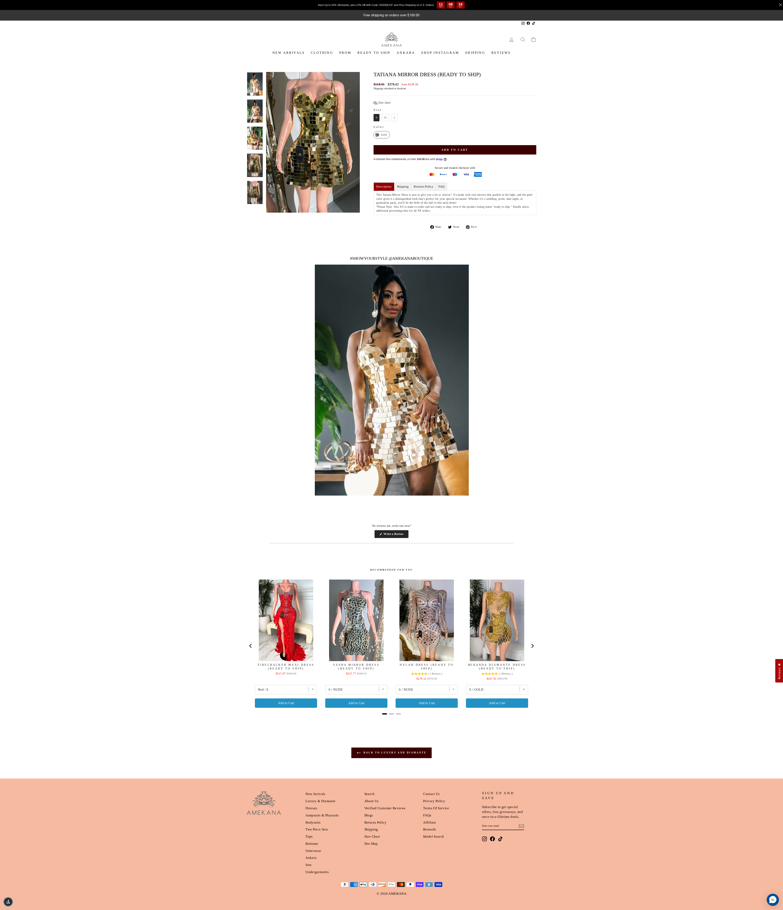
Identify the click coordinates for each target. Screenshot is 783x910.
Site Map (371, 844)
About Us (371, 801)
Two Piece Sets (316, 829)
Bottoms (311, 844)
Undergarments (317, 872)
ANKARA (406, 52)
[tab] (384, 186)
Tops (309, 836)
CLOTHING (322, 52)
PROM (345, 52)
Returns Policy (375, 822)
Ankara (310, 858)
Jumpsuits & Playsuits (322, 815)
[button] (382, 103)
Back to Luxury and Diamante (394, 752)
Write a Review (396, 535)
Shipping (378, 88)
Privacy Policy (434, 801)
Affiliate (429, 822)
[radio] (376, 117)
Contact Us (431, 794)
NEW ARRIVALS (288, 52)
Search (369, 794)
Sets (308, 865)
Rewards (429, 829)
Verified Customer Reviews (385, 808)
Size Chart (372, 836)
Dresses (311, 808)
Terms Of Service (436, 808)
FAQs (427, 815)
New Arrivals (315, 794)
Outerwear (313, 851)
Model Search (433, 836)
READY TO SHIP (374, 52)
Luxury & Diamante (320, 801)
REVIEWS (501, 52)
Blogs (368, 815)
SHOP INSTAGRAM (440, 52)
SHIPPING (475, 52)
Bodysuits (313, 822)
